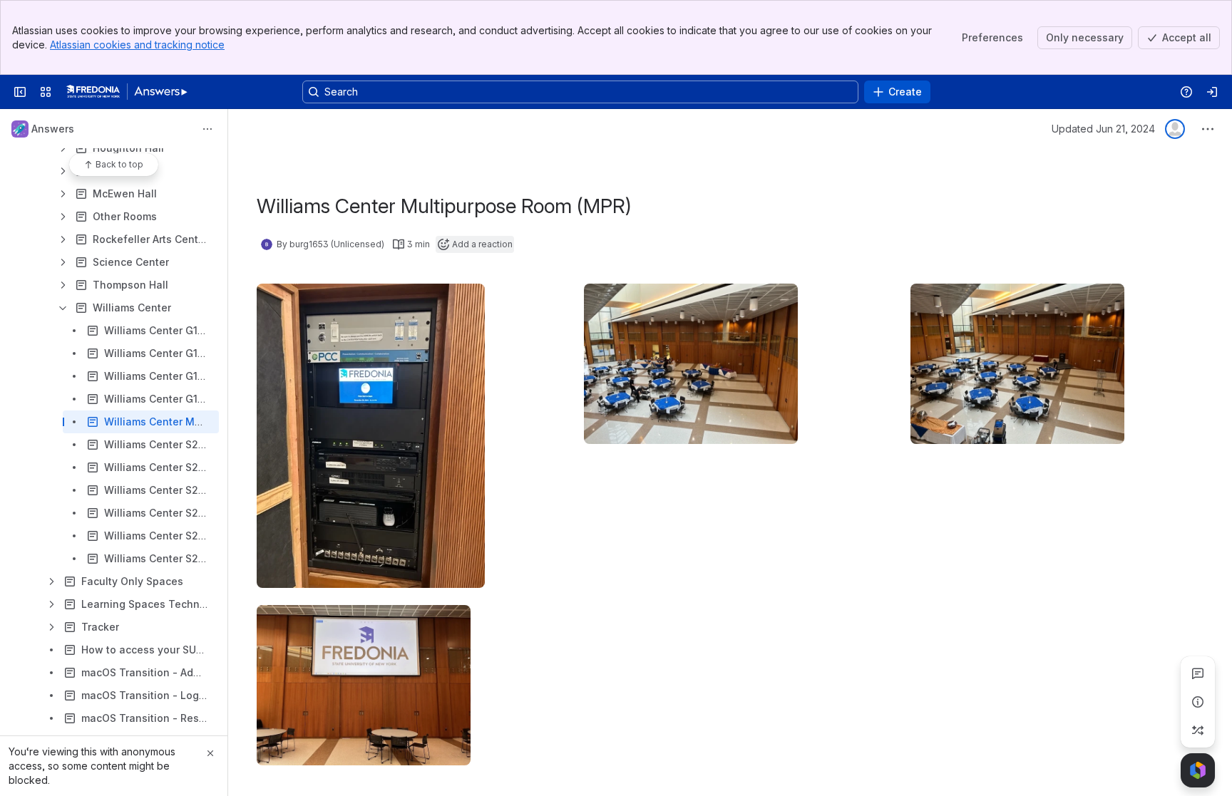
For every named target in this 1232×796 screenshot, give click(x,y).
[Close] (210, 753)
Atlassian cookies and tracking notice (137, 44)
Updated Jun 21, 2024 (1103, 129)
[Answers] (127, 92)
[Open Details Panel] (1197, 702)
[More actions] (207, 129)
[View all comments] (1197, 673)
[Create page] (1197, 730)
